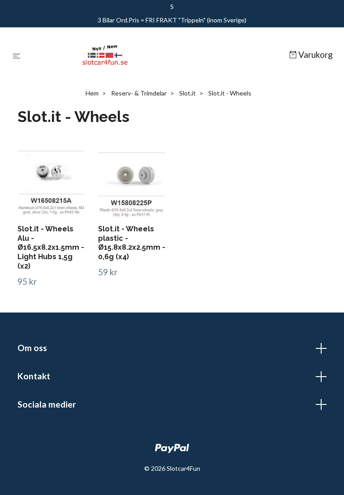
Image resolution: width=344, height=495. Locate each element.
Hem (92, 93)
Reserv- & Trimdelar (139, 93)
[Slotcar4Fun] (156, 55)
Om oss (32, 348)
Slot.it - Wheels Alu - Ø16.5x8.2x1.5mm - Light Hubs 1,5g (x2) (50, 247)
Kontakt (33, 376)
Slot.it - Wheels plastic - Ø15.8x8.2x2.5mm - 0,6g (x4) (131, 243)
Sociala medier (46, 404)
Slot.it (187, 93)
